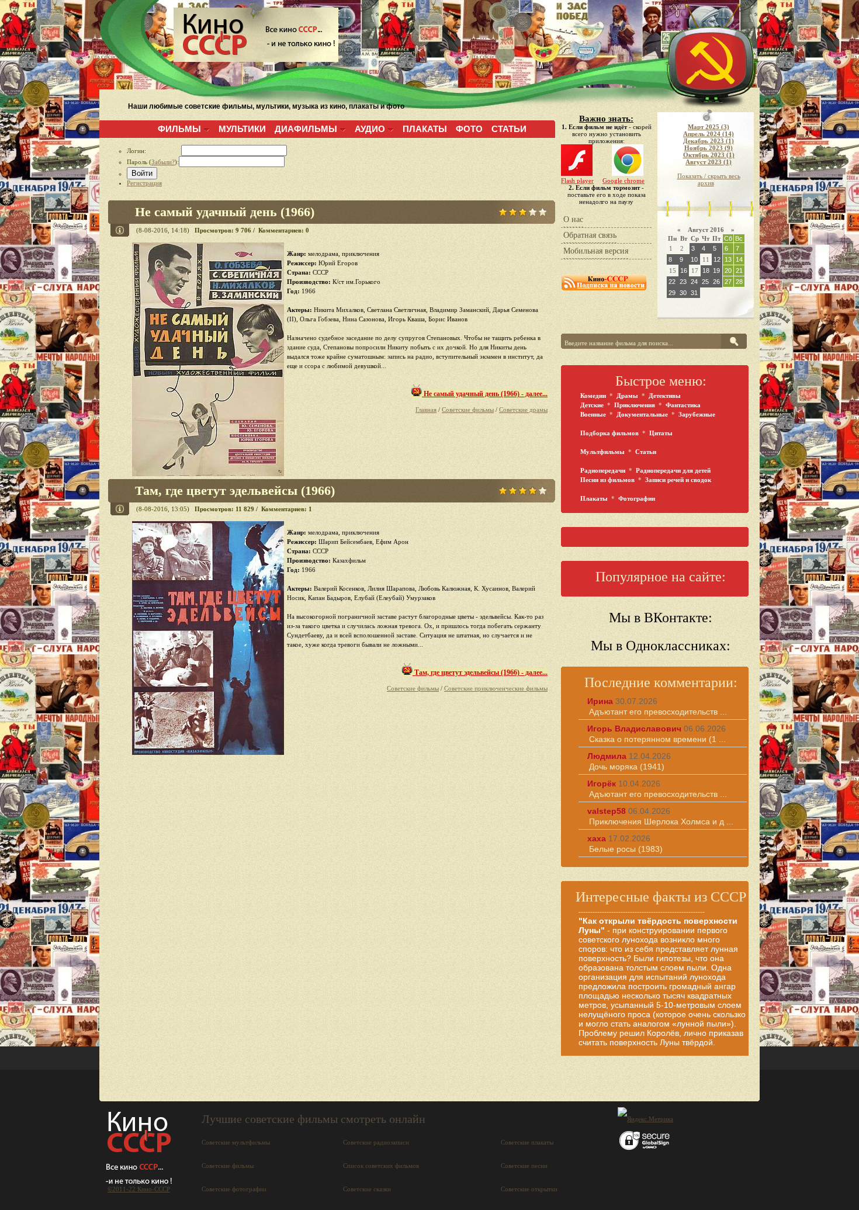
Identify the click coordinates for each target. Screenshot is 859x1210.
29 (672, 292)
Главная (426, 409)
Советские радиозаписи (376, 1142)
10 (694, 259)
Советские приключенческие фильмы (496, 688)
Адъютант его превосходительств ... (658, 711)
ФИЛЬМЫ (179, 129)
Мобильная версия (595, 251)
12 (717, 259)
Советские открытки (529, 1188)
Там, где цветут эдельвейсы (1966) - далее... (480, 672)
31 (694, 292)
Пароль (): (153, 161)
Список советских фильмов (381, 1165)
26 (716, 281)
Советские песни (524, 1165)
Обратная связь (589, 235)
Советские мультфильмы (236, 1142)
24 (694, 281)
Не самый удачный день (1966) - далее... (485, 394)
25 (705, 281)
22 (672, 281)
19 (716, 270)
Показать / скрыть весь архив (708, 179)
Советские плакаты (527, 1142)
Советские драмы (523, 409)
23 (683, 281)
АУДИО (370, 129)
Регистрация (144, 182)
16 (683, 270)
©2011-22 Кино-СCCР (139, 1188)
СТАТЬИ (509, 129)
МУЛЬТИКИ (242, 129)
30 (683, 292)
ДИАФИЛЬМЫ (306, 129)
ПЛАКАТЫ (425, 129)
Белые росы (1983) (626, 849)
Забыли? (163, 161)
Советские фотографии (234, 1188)
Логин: (154, 150)
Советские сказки (367, 1188)
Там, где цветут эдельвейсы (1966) (235, 490)
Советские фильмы (468, 409)
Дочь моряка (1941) (626, 766)
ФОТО (469, 129)
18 (705, 270)
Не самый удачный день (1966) (224, 211)
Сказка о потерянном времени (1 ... (657, 739)
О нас (573, 219)
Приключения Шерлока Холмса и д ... (661, 821)
